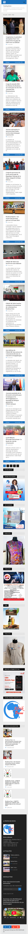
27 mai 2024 (10, 93)
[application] (14, 913)
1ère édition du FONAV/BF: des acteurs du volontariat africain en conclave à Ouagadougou (14, 352)
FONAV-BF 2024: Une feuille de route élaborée (13, 262)
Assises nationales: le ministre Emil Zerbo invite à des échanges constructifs (13, 132)
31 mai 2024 (9, 44)
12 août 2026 (14, 857)
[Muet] (20, 917)
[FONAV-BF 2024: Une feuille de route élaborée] (14, 252)
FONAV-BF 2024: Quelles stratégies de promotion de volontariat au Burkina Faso (13, 306)
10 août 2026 (14, 869)
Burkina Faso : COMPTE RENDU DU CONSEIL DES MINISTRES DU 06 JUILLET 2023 (13, 803)
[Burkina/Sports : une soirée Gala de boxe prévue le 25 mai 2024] (14, 207)
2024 (9, 14)
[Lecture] (5, 917)
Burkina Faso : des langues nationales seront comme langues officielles (12, 763)
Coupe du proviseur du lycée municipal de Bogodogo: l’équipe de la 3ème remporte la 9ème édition (13, 176)
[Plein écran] (23, 917)
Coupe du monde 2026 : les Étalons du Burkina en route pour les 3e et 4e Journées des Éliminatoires (14, 87)
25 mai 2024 (10, 136)
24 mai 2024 (10, 265)
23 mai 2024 (10, 310)
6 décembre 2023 (10, 766)
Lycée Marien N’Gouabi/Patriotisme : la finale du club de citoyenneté (14, 440)
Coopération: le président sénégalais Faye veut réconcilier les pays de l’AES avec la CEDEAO (14, 39)
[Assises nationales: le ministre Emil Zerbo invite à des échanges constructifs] (14, 120)
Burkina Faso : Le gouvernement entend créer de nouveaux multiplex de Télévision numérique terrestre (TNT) (13, 742)
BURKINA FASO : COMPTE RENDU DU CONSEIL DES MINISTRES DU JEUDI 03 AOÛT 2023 (12, 783)
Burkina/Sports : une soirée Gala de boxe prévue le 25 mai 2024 (13, 218)
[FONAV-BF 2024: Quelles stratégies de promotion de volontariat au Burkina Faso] (14, 293)
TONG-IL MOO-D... (15, 855)
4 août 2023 (9, 787)
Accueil (5, 14)
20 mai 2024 (10, 406)
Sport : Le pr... (14, 867)
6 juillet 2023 (9, 807)
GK (3, 931)
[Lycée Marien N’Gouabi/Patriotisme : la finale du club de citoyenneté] (14, 430)
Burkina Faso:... (14, 861)
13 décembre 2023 (10, 747)
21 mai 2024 (9, 357)
